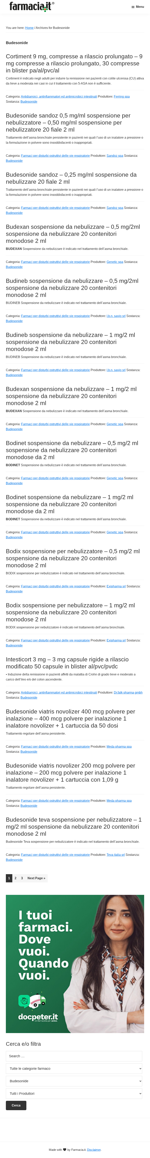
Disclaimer (94, 1149)
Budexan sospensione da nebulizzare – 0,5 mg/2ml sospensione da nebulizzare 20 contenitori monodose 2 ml (73, 234)
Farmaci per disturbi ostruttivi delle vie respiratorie (55, 155)
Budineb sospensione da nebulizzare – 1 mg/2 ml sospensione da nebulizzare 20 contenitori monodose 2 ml (70, 342)
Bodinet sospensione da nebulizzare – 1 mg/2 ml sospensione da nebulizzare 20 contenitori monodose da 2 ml (69, 504)
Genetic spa (115, 262)
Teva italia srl (116, 854)
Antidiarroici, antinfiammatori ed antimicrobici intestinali (59, 96)
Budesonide (29, 101)
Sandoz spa (115, 155)
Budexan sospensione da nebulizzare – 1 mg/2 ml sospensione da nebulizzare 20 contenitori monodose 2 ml (71, 396)
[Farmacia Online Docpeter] (75, 897)
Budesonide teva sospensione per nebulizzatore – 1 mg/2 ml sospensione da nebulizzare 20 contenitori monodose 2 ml (74, 826)
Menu (140, 6)
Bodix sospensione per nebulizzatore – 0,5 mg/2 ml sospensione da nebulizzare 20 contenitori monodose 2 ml (73, 558)
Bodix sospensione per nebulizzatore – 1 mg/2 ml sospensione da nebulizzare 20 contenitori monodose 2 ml (70, 612)
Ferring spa (122, 96)
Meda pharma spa (119, 746)
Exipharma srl (116, 586)
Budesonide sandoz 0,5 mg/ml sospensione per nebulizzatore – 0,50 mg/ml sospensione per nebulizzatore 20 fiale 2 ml (68, 122)
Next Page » (36, 879)
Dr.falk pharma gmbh (128, 692)
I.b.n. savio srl (116, 316)
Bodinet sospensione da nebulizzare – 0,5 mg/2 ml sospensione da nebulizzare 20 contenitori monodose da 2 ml (72, 450)
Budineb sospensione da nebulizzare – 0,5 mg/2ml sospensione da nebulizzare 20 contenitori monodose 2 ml (72, 288)
